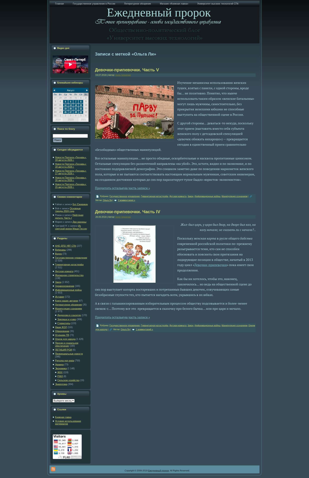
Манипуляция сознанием (68, 308)
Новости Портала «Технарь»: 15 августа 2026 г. (71, 185)
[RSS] (53, 469)
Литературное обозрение (68, 304)
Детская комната (64, 271)
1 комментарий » (144, 329)
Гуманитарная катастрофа (69, 264)
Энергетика (61, 384)
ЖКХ (60, 372)
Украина (59, 364)
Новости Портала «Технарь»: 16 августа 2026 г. (71, 179)
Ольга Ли (107, 200)
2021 (83, 119)
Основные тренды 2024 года (68, 210)
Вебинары (60, 249)
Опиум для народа (65, 339)
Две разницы (79, 222)
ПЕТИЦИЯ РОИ (63, 349)
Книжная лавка (63, 417)
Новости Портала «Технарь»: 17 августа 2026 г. (71, 172)
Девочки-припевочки (210, 265)
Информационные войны (68, 290)
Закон (58, 282)
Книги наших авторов (66, 300)
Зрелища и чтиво (66, 319)
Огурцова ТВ (62, 335)
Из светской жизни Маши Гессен (71, 227)
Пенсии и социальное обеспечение (66, 344)
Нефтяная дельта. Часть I (69, 216)
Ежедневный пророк (158, 470)
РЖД (60, 376)
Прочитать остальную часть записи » (122, 188)
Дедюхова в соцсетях (69, 315)
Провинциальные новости (69, 353)
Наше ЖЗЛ (61, 327)
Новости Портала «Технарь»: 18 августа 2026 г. (71, 165)
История (59, 296)
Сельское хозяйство (68, 380)
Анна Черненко (123, 75)
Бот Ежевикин (80, 204)
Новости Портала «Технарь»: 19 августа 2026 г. (71, 159)
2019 (57, 119)
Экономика (61, 368)
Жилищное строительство (69, 275)
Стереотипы (63, 323)
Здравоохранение (64, 286)
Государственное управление (71, 257)
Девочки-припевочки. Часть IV (127, 211)
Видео (58, 253)
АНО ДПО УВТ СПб (65, 246)
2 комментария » (126, 200)
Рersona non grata (64, 360)
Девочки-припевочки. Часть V (127, 69)
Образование (62, 331)
